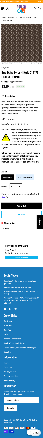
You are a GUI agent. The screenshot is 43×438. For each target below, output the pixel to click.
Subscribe (10, 407)
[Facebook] (10, 309)
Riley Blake (5, 68)
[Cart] (39, 8)
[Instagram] (5, 309)
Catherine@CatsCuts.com (20, 287)
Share (7, 228)
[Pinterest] (15, 309)
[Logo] (21, 8)
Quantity (4, 186)
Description (10, 96)
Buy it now (21, 214)
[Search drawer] (34, 8)
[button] (7, 81)
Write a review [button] (21, 257)
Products (11, 18)
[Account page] (7, 8)
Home (4, 18)
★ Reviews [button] (39, 222)
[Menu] (2, 9)
